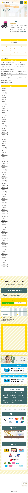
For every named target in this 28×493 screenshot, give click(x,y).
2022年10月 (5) (4, 189)
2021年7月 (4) (4, 222)
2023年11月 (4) (4, 161)
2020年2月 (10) (4, 260)
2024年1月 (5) (4, 156)
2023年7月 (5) (4, 170)
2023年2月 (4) (4, 181)
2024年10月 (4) (4, 137)
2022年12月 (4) (4, 185)
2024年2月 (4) (4, 154)
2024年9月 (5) (4, 139)
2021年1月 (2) (4, 236)
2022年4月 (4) (4, 203)
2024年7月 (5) (4, 143)
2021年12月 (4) (4, 211)
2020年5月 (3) (4, 253)
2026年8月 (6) (4, 88)
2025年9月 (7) (4, 113)
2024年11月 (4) (4, 134)
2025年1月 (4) (4, 130)
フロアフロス (13, 21)
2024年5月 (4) (4, 148)
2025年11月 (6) (4, 108)
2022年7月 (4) (4, 196)
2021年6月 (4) (4, 225)
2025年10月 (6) (4, 110)
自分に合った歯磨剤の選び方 (7, 69)
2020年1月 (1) (4, 262)
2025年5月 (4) (4, 121)
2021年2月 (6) (4, 233)
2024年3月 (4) (4, 152)
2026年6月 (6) (4, 93)
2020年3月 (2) (4, 258)
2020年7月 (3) (4, 249)
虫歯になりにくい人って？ (7, 75)
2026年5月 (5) (4, 95)
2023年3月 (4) (4, 178)
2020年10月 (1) (4, 242)
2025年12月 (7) (4, 106)
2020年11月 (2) (4, 240)
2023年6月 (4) (4, 172)
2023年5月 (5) (4, 174)
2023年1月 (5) (4, 183)
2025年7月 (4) (4, 117)
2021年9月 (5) (4, 218)
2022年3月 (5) (4, 205)
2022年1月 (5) (4, 209)
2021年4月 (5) (4, 229)
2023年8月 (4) (4, 167)
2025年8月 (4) (4, 115)
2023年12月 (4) (4, 159)
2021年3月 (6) (4, 231)
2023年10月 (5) (4, 163)
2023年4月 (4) (4, 176)
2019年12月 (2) (4, 264)
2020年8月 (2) (4, 247)
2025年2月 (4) (4, 128)
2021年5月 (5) (4, 227)
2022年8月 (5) (4, 194)
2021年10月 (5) (4, 216)
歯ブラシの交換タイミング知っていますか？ (11, 62)
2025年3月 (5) (4, 126)
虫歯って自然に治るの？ (6, 80)
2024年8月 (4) (4, 141)
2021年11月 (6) (4, 214)
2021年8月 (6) (4, 220)
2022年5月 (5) (4, 200)
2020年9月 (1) (4, 244)
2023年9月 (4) (4, 165)
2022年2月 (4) (4, 207)
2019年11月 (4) (4, 266)
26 (21, 52)
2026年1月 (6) (4, 104)
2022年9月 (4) (4, 192)
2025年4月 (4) (4, 123)
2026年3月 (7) (4, 99)
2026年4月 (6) (4, 97)
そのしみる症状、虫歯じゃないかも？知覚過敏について (14, 73)
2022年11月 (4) (4, 187)
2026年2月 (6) (4, 101)
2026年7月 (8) (4, 91)
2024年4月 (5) (4, 150)
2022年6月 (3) (4, 198)
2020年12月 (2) (4, 238)
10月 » (6, 58)
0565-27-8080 (15, 290)
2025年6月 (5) (4, 119)
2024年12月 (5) (4, 132)
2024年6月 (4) (4, 145)
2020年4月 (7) (4, 255)
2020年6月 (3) (4, 251)
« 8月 (2, 58)
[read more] (23, 31)
